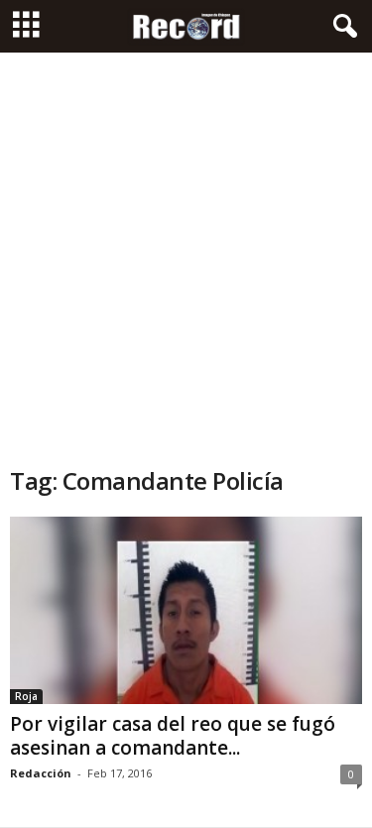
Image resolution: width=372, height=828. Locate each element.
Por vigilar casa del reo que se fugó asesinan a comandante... (172, 736)
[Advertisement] (186, 248)
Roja (26, 696)
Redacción (40, 773)
